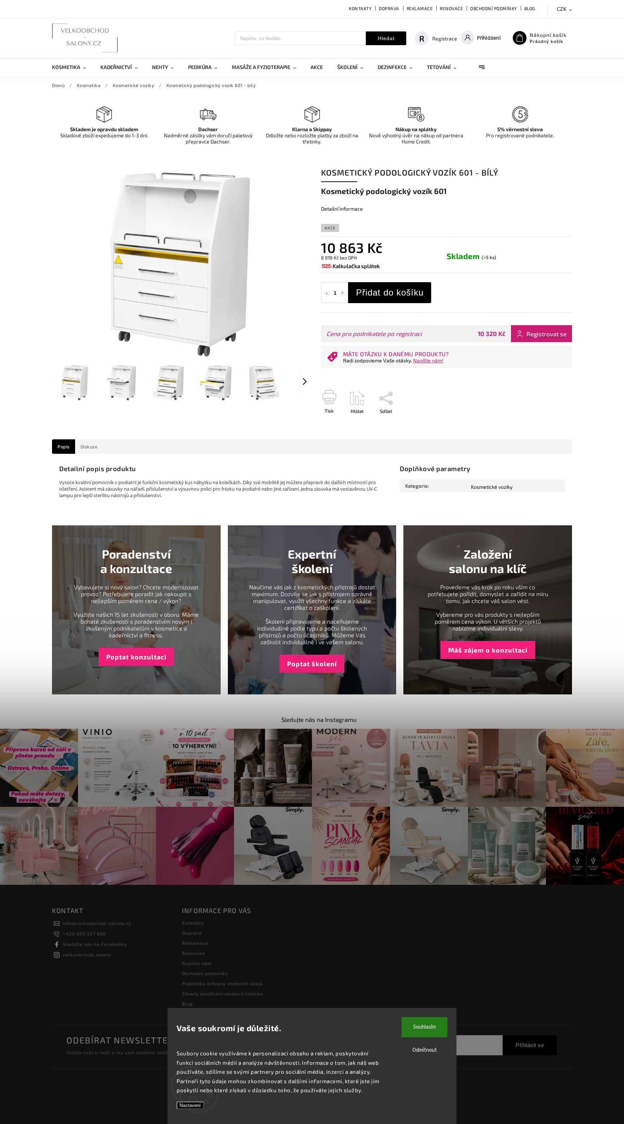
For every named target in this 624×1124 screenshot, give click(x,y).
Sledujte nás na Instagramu (319, 719)
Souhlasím (424, 1027)
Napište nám (197, 963)
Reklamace (420, 8)
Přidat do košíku (390, 292)
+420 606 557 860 (84, 933)
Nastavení (190, 1105)
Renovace (451, 8)
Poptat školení (312, 664)
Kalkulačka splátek (356, 266)
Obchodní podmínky (493, 8)
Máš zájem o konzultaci (488, 650)
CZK (562, 9)
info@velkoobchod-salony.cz (97, 923)
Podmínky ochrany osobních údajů (222, 983)
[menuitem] (72, 67)
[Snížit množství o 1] (326, 293)
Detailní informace (342, 209)
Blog (530, 8)
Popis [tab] (63, 446)
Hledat (386, 38)
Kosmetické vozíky (491, 487)
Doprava (389, 8)
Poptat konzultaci (136, 657)
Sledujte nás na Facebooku (95, 944)
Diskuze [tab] (89, 446)
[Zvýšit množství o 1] (342, 293)
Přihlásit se (530, 1045)
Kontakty (360, 8)
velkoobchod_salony (87, 954)
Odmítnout (424, 1050)
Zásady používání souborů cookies (222, 993)
